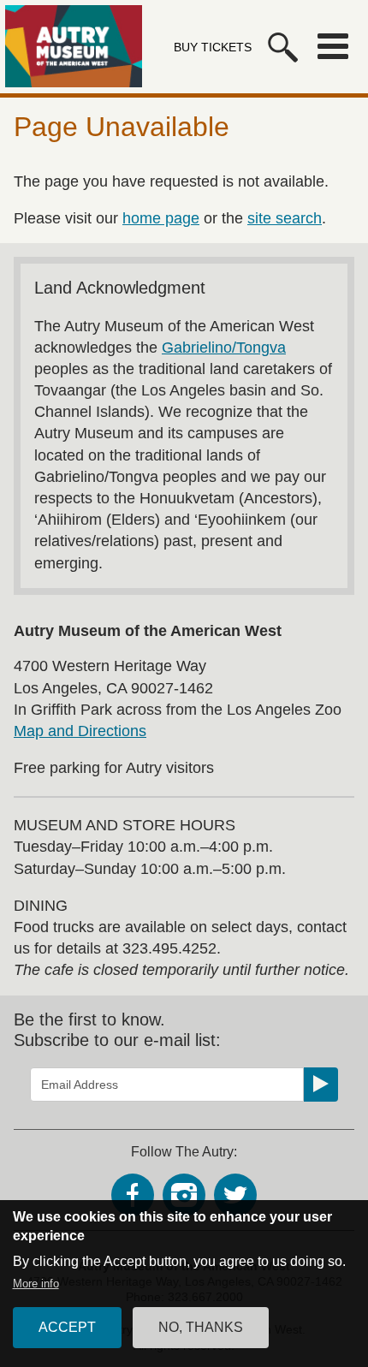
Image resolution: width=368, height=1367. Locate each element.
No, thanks (200, 1327)
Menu (333, 46)
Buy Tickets (213, 47)
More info (36, 1283)
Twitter (235, 1195)
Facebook (132, 1195)
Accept (67, 1327)
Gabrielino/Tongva (224, 347)
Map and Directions (80, 731)
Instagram (184, 1195)
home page (160, 218)
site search (284, 218)
